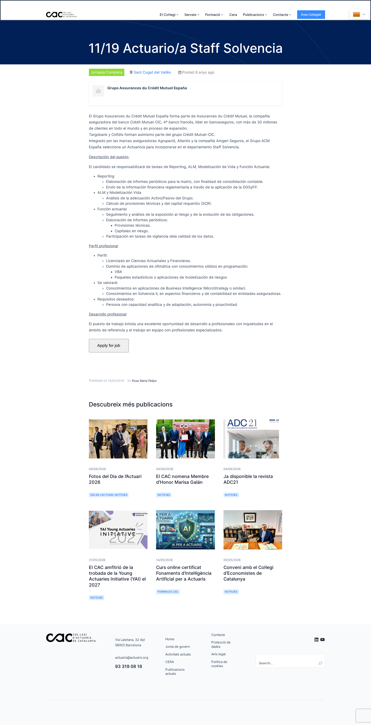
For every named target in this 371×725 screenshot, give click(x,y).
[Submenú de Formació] (222, 15)
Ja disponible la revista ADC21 (248, 479)
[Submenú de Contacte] (290, 15)
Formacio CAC (168, 591)
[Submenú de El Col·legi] (177, 15)
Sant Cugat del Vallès (152, 72)
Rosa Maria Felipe (144, 380)
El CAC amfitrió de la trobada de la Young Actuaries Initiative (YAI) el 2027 (117, 576)
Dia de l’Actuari (102, 494)
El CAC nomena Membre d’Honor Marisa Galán (182, 479)
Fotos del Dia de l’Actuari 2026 (115, 479)
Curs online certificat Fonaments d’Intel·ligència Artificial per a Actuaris (183, 573)
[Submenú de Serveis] (198, 15)
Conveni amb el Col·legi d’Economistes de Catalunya (248, 573)
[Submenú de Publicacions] (266, 15)
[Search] (320, 663)
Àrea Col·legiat (311, 14)
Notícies (121, 494)
